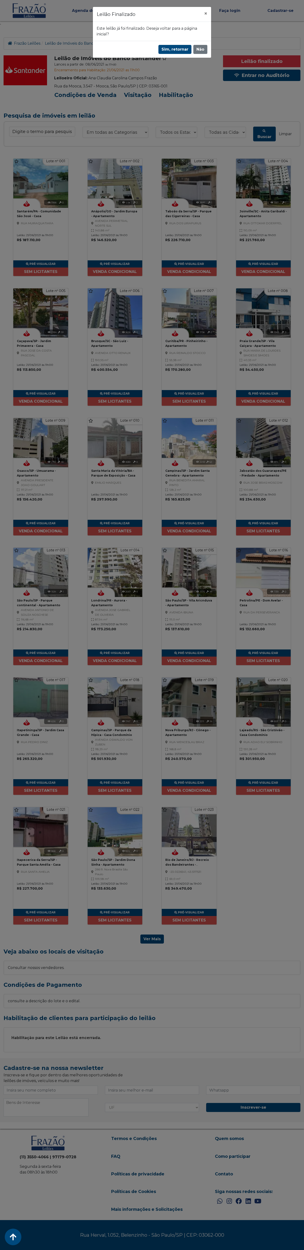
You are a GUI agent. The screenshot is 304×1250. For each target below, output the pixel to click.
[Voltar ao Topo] (13, 1237)
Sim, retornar (175, 49)
